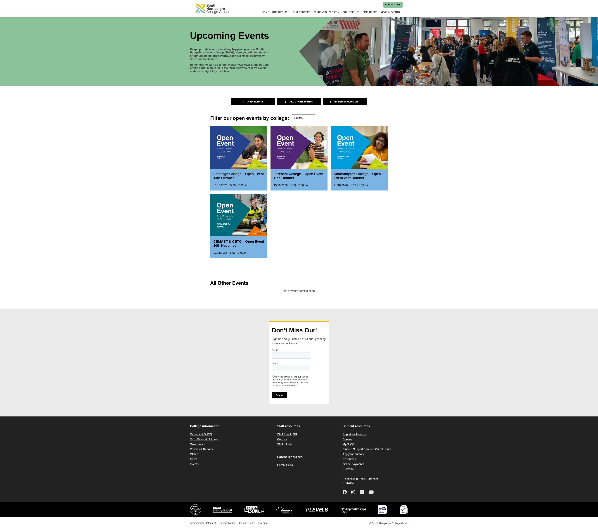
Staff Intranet (285, 444)
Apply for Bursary (353, 454)
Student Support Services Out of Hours (367, 449)
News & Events (390, 12)
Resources (349, 459)
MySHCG (348, 444)
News (193, 459)
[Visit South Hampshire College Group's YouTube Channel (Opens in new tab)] (372, 492)
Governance (197, 444)
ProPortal (348, 469)
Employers (370, 12)
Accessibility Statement (203, 523)
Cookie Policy (247, 523)
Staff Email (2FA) (287, 434)
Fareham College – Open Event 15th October (298, 176)
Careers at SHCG (201, 434)
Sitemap (263, 523)
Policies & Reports (201, 449)
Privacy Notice (227, 523)
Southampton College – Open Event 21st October (357, 176)
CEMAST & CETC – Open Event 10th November (238, 243)
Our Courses (301, 12)
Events (194, 464)
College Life (350, 12)
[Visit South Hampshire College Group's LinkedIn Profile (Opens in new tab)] (363, 492)
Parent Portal (285, 465)
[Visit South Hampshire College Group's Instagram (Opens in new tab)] (354, 492)
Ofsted (194, 454)
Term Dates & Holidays (204, 439)
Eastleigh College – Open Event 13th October (238, 176)
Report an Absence (354, 434)
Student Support (325, 12)
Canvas (282, 439)
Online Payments (353, 464)
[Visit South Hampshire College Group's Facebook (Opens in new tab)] (346, 492)
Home (265, 12)
